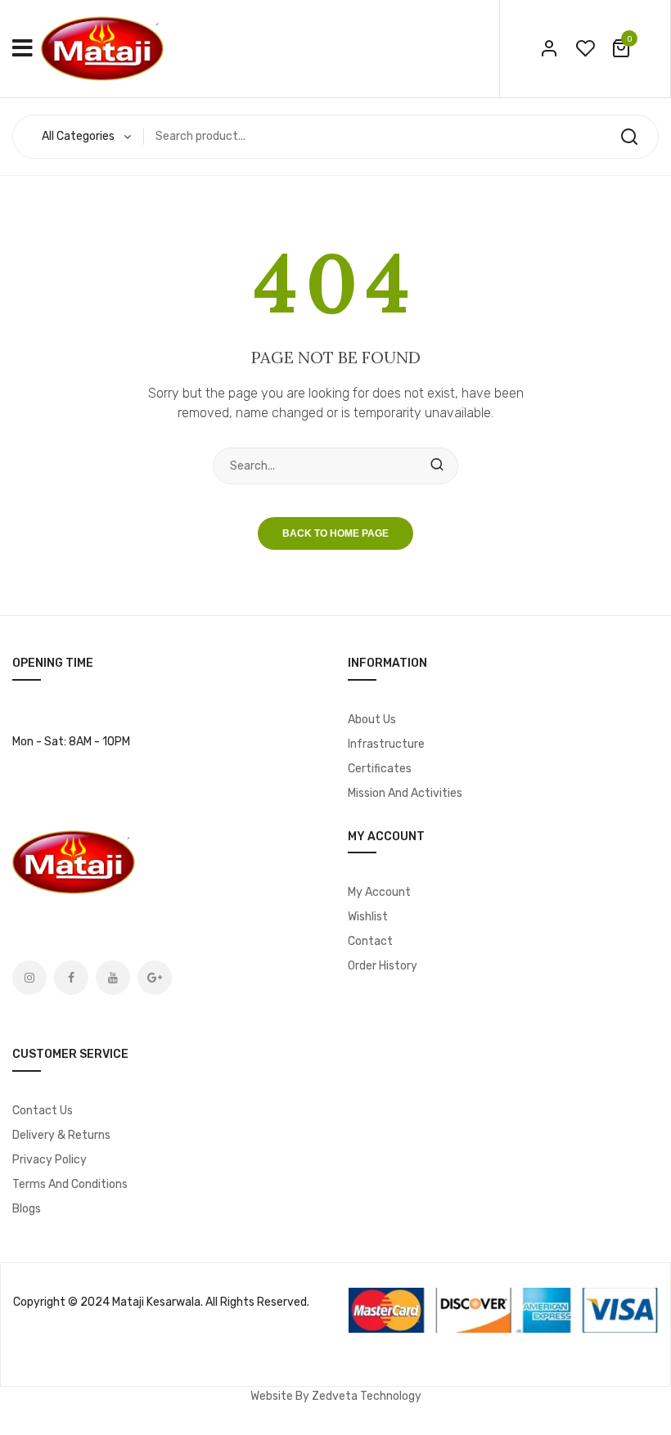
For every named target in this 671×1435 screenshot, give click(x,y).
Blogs (26, 1209)
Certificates (380, 769)
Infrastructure (386, 744)
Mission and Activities (405, 793)
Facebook (71, 977)
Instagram (29, 977)
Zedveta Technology (366, 1396)
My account (379, 892)
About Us (372, 719)
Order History (382, 966)
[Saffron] (102, 48)
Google (154, 977)
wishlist (585, 48)
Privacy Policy (49, 1160)
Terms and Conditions (70, 1184)
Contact (370, 941)
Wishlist (368, 917)
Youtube (113, 977)
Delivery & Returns (61, 1135)
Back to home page (335, 533)
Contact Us (42, 1111)
